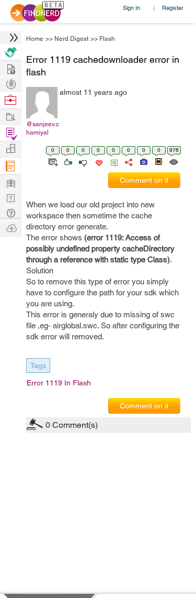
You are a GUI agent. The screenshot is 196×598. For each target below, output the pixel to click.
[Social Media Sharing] (127, 161)
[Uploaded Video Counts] (158, 161)
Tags (38, 365)
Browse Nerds (10, 83)
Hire (10, 52)
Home (34, 38)
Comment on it (144, 180)
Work (10, 100)
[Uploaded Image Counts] (142, 161)
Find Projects (10, 116)
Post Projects (10, 67)
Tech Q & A (10, 197)
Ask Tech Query (10, 212)
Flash (107, 38)
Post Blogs (10, 227)
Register (172, 7)
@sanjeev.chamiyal (42, 128)
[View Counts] (173, 161)
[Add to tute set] (52, 161)
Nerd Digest (71, 38)
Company (10, 149)
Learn (10, 166)
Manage (10, 133)
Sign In (131, 7)
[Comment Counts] (112, 161)
